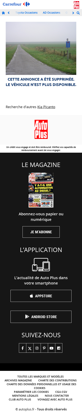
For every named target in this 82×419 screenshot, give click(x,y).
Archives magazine (18, 380)
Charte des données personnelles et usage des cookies (41, 386)
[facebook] (22, 348)
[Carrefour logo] (16, 4)
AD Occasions (51, 12)
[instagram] (37, 348)
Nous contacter (57, 395)
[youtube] (51, 348)
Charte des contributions (57, 380)
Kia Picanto (46, 107)
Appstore (43, 295)
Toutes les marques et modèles (40, 376)
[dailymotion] (58, 348)
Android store (44, 316)
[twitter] (29, 348)
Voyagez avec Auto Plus (55, 399)
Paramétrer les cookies (31, 392)
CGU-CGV (61, 392)
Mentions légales (25, 395)
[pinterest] (44, 348)
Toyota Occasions (26, 12)
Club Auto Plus (20, 399)
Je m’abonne (41, 231)
